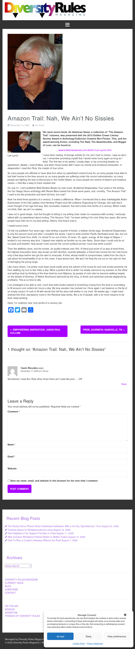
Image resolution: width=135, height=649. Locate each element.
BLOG (8, 586)
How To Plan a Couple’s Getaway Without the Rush (34, 540)
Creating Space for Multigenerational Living (30, 529)
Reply (124, 383)
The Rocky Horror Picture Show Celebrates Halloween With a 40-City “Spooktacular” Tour (54, 526)
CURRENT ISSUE (14, 582)
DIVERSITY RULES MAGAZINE (21, 579)
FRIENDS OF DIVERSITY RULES (22, 615)
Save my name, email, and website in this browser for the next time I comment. (54, 480)
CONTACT (10, 592)
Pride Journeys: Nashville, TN (104, 329)
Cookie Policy (79, 643)
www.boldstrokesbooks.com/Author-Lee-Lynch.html (84, 150)
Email (11, 456)
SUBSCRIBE (11, 589)
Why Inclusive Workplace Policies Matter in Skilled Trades (38, 536)
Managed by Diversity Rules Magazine (25, 639)
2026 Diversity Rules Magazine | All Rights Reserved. (35, 642)
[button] (125, 614)
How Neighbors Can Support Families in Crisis (32, 533)
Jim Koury (39, 125)
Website (12, 468)
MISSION (10, 609)
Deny (89, 636)
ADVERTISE (11, 612)
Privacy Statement (95, 643)
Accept (60, 636)
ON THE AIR (11, 606)
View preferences (116, 636)
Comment (14, 411)
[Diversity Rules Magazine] (45, 9)
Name (11, 444)
